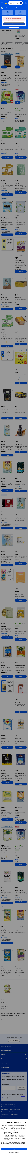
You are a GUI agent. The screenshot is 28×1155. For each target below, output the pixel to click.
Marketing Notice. (20, 1142)
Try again (14, 23)
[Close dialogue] (25, 1122)
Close (14, 1149)
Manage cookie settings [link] (14, 1152)
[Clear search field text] (19, 3)
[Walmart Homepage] (6, 3)
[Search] (21, 3)
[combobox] (15, 3)
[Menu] (2, 3)
